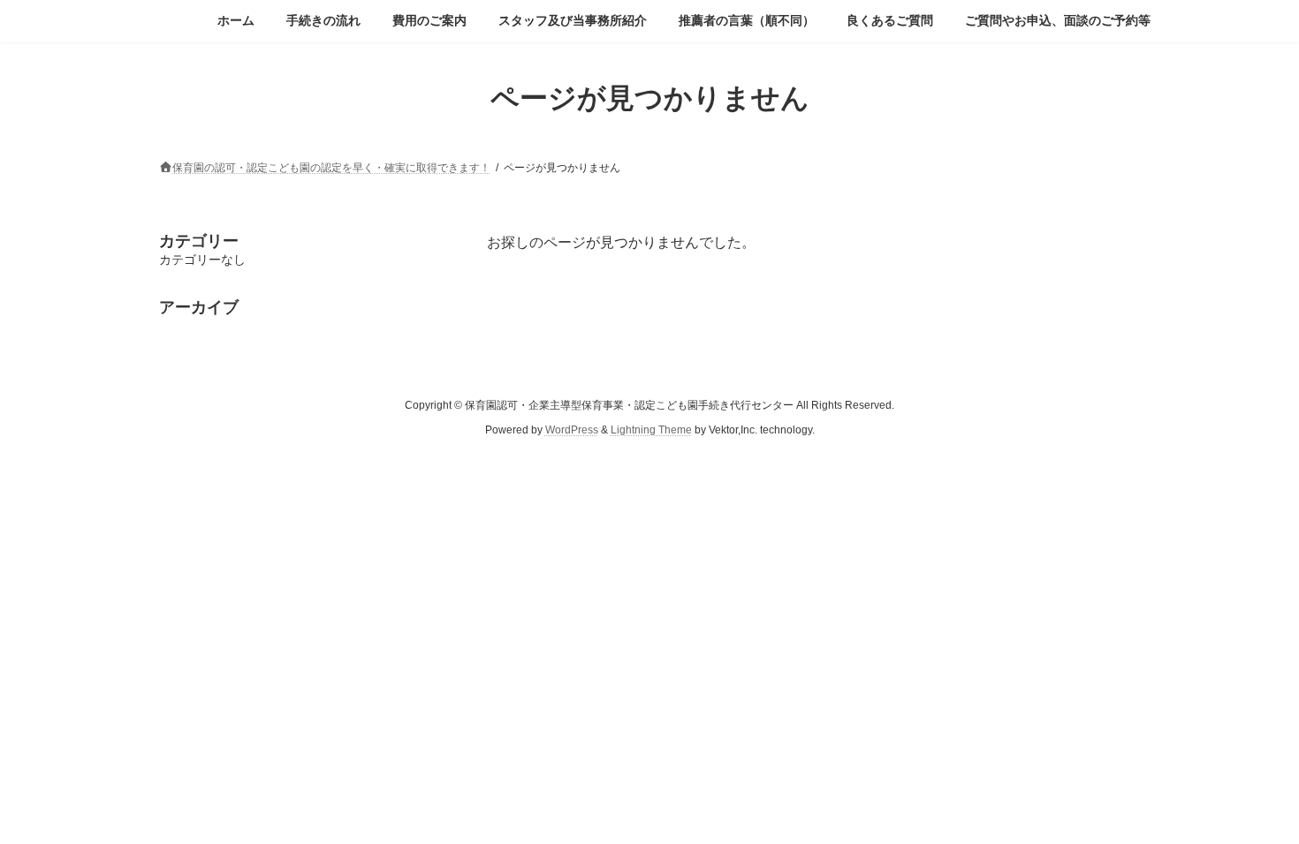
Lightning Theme (651, 430)
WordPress (571, 430)
